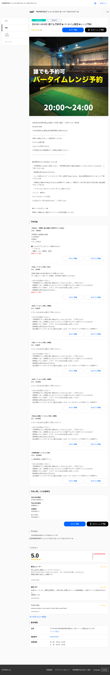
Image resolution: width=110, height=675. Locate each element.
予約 (6, 28)
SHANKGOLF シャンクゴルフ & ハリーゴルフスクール (19, 3)
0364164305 (54, 637)
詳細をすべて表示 (36, 253)
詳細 (6, 21)
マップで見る (54, 631)
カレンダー (8, 42)
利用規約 (49, 670)
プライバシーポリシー (62, 670)
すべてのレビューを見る (38, 617)
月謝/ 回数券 (7, 35)
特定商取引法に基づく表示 (82, 670)
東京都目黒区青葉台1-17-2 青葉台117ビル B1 (44, 535)
